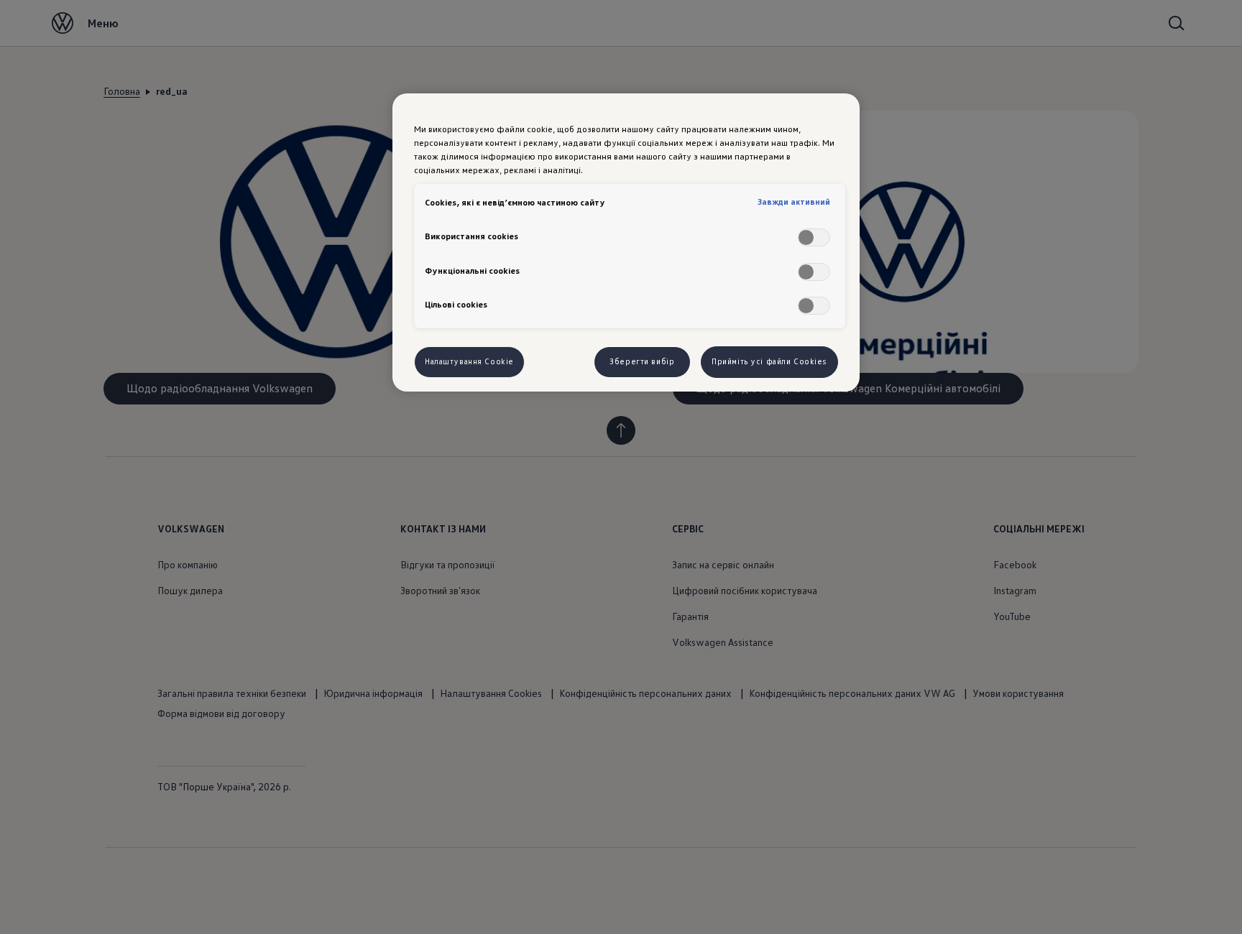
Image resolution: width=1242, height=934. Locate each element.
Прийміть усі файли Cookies (769, 361)
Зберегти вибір (642, 361)
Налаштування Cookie (469, 361)
